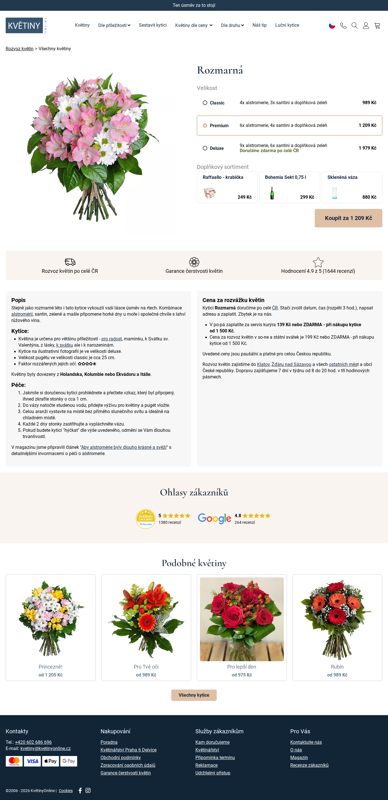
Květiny (82, 25)
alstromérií (22, 314)
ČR (275, 308)
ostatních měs (343, 364)
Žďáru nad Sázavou (291, 364)
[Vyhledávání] (355, 25)
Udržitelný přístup (212, 773)
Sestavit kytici (153, 25)
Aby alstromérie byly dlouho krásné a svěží (123, 447)
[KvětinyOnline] (27, 25)
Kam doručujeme (212, 742)
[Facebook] (80, 791)
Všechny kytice (194, 695)
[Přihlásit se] (366, 25)
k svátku (64, 345)
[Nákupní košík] (377, 25)
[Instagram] (88, 791)
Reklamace (206, 765)
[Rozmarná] (98, 148)
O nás (296, 750)
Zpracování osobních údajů (128, 765)
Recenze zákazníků (309, 765)
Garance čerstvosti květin (126, 773)
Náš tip (260, 25)
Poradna (109, 742)
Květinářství (207, 750)
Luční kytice (287, 25)
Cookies (66, 790)
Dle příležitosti (112, 25)
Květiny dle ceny (192, 25)
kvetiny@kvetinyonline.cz (45, 748)
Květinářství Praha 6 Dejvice (129, 750)
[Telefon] (343, 25)
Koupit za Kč (348, 218)
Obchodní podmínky (121, 757)
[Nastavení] (332, 25)
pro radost (111, 339)
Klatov (263, 364)
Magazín (299, 757)
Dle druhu (230, 25)
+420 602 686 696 (33, 742)
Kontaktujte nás (306, 742)
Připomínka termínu (215, 757)
